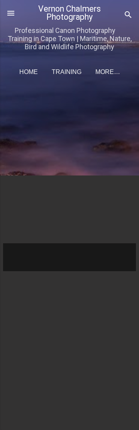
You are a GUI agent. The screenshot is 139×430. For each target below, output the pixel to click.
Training (66, 72)
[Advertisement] (69, 166)
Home (28, 72)
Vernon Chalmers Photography (69, 13)
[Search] (128, 16)
